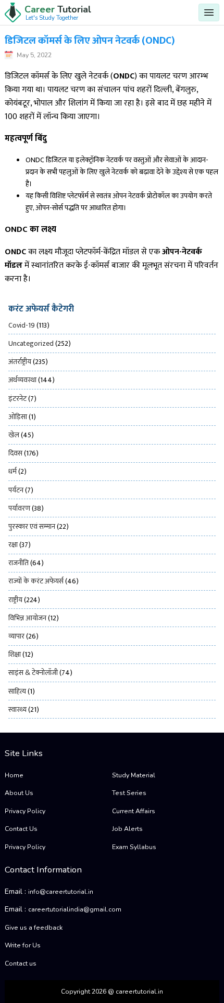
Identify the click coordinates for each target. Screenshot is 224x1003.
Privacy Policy (25, 811)
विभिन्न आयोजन (27, 618)
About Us (19, 793)
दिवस (15, 453)
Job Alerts (127, 829)
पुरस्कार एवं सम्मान (31, 526)
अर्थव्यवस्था (22, 380)
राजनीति (18, 563)
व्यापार (16, 636)
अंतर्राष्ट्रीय (19, 362)
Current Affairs (133, 811)
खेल (13, 435)
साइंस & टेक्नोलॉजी (33, 673)
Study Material (133, 775)
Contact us (20, 963)
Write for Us (23, 945)
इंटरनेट (17, 399)
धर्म (12, 471)
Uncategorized (31, 343)
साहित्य (17, 691)
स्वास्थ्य (17, 709)
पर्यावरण (19, 508)
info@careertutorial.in (60, 892)
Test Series (129, 793)
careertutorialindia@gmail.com (74, 909)
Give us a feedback (34, 927)
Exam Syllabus (134, 847)
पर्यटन (15, 490)
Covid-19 (21, 325)
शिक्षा (14, 654)
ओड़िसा (17, 417)
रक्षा (13, 545)
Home (14, 775)
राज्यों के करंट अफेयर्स (36, 581)
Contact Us (21, 829)
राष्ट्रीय (15, 600)
